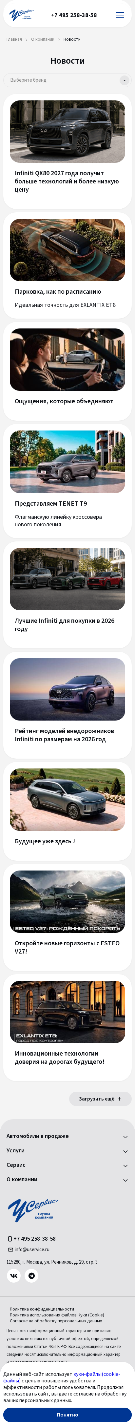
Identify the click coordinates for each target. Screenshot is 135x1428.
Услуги (16, 1151)
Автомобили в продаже (38, 1136)
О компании (22, 1180)
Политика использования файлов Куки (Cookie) (57, 1315)
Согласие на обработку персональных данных (56, 1321)
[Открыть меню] (120, 15)
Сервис (16, 1165)
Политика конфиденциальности (42, 1309)
